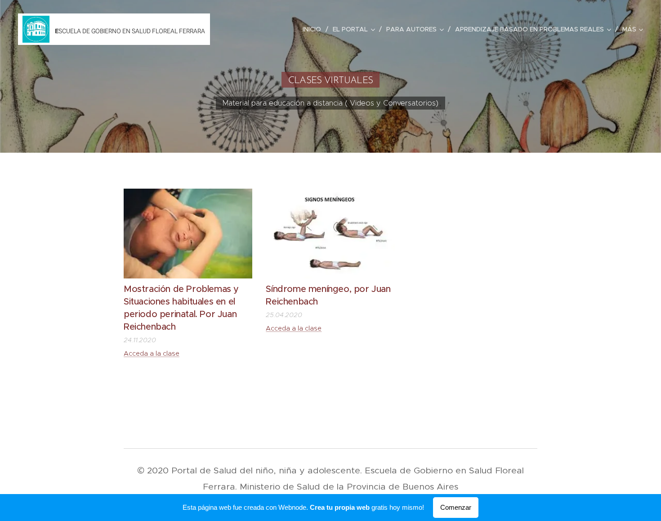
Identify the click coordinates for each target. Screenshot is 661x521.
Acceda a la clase (151, 353)
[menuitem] (314, 29)
